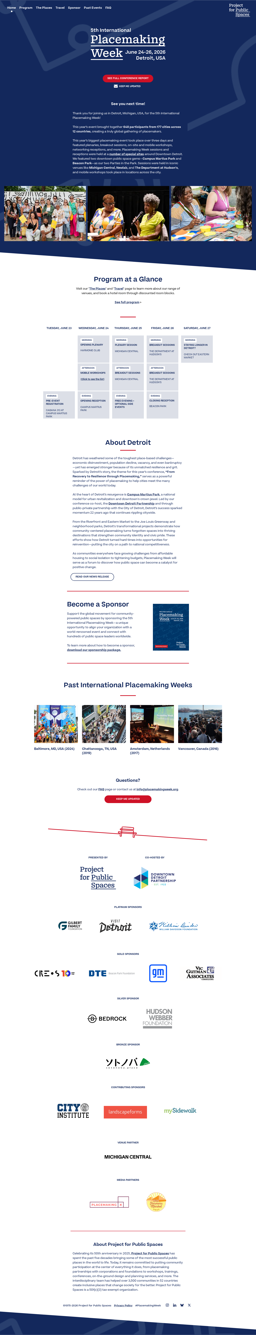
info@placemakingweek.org (157, 789)
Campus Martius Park (143, 494)
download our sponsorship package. (94, 650)
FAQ (101, 789)
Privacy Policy (123, 1306)
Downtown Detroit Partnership (131, 503)
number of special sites (126, 154)
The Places (97, 289)
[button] (121, 237)
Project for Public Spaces (150, 1253)
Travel (118, 289)
